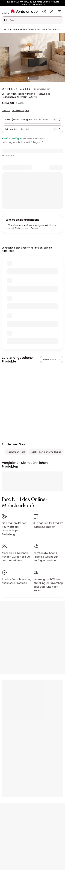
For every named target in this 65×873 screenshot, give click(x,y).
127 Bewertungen (41, 89)
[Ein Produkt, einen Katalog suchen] (5, 20)
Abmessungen (20, 110)
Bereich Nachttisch (38, 29)
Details (6, 110)
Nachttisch (54, 29)
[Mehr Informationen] (42, 142)
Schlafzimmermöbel (17, 29)
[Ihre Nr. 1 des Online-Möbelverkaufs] (24, 11)
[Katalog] (6, 10)
